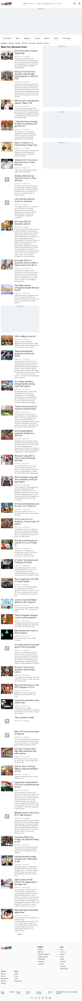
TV (55, 3)
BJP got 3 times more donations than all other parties (24, 669)
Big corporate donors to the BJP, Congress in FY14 (26, 686)
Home (24, 3)
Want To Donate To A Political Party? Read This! (25, 144)
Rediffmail (40, 949)
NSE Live (3, 976)
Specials (39, 43)
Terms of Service (28, 992)
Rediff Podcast (64, 969)
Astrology (63, 966)
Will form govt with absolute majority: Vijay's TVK (26, 102)
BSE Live (3, 973)
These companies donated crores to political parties (25, 616)
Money (38, 3)
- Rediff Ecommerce (42, 956)
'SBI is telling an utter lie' (25, 336)
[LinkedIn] (50, 998)
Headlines (4, 43)
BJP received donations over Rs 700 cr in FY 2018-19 (26, 505)
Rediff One (40, 952)
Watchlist (3, 981)
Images (17, 43)
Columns (24, 43)
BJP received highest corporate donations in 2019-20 (24, 433)
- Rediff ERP (40, 964)
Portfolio (3, 983)
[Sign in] (79, 3)
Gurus (52, 3)
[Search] (74, 3)
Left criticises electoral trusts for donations (24, 200)
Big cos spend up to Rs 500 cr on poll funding (26, 580)
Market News (4, 978)
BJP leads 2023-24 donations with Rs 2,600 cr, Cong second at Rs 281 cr (26, 262)
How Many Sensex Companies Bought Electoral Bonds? (26, 287)
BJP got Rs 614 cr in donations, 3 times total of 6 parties (26, 521)
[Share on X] (35, 998)
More (58, 3)
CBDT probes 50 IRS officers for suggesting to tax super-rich (25, 882)
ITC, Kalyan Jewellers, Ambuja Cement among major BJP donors (24, 383)
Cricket (37, 38)
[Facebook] (39, 998)
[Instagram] (43, 998)
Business (27, 38)
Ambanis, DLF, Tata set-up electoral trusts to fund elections (26, 162)
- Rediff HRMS (41, 959)
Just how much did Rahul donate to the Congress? (25, 601)
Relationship (17, 981)
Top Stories (7, 38)
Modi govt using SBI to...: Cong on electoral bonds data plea (25, 458)
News (32, 3)
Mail (28, 3)
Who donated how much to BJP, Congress (26, 631)
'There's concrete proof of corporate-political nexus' (25, 407)
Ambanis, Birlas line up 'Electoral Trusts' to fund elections (25, 178)
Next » (20, 934)
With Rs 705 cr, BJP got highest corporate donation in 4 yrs (26, 768)
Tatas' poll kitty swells (24, 717)
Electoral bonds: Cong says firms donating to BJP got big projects (26, 479)
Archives (46, 43)
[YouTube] (46, 998)
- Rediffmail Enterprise (43, 954)
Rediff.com (64, 992)
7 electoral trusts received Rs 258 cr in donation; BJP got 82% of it (26, 123)
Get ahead (66, 38)
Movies (46, 38)
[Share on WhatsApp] (32, 998)
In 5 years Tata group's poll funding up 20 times (26, 561)
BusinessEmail (46, 3)
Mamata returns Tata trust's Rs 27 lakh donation (26, 814)
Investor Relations (39, 992)
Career (16, 978)
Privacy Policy (19, 992)
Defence (11, 43)
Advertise (12, 992)
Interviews (31, 43)
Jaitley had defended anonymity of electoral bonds (24, 353)
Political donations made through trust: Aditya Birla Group (25, 858)
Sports (56, 38)
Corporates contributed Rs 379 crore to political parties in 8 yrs (26, 784)
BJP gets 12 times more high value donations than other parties (25, 751)
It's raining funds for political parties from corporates (26, 646)
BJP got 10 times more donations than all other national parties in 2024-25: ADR (26, 75)
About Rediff (2, 992)
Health (16, 973)
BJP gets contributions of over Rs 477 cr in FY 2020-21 (26, 542)
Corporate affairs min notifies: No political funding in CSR (26, 839)
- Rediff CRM (40, 961)
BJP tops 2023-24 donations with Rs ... (23, 222)
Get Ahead (63, 961)
